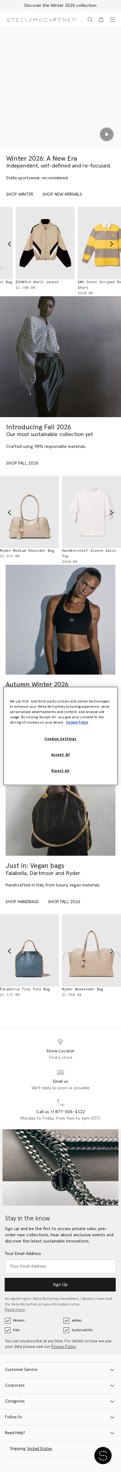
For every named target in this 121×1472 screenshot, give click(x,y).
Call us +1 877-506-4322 (60, 1112)
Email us (60, 1081)
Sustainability (82, 1330)
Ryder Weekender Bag (21, 989)
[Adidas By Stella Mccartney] (60, 620)
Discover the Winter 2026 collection (60, 5)
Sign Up (60, 1284)
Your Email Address (23, 1253)
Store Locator (60, 1051)
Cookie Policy (77, 723)
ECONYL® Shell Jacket (21, 282)
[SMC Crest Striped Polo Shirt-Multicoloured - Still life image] (91, 243)
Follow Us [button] (13, 1417)
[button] (103, 1455)
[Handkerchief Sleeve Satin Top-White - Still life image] (30, 512)
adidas (77, 1320)
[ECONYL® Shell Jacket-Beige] (29, 243)
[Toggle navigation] (113, 19)
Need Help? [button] (15, 1433)
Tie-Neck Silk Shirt (83, 550)
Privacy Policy (63, 1347)
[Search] (90, 19)
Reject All (60, 771)
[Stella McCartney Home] (41, 19)
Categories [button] (15, 1401)
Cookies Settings (60, 739)
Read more (15, 1310)
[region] (60, 735)
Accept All (60, 755)
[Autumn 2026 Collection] (60, 356)
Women (19, 1320)
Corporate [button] (15, 1386)
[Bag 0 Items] (101, 19)
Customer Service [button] (21, 1370)
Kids (16, 1330)
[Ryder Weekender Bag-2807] (30, 950)
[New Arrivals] (60, 801)
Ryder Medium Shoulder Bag (90, 989)
